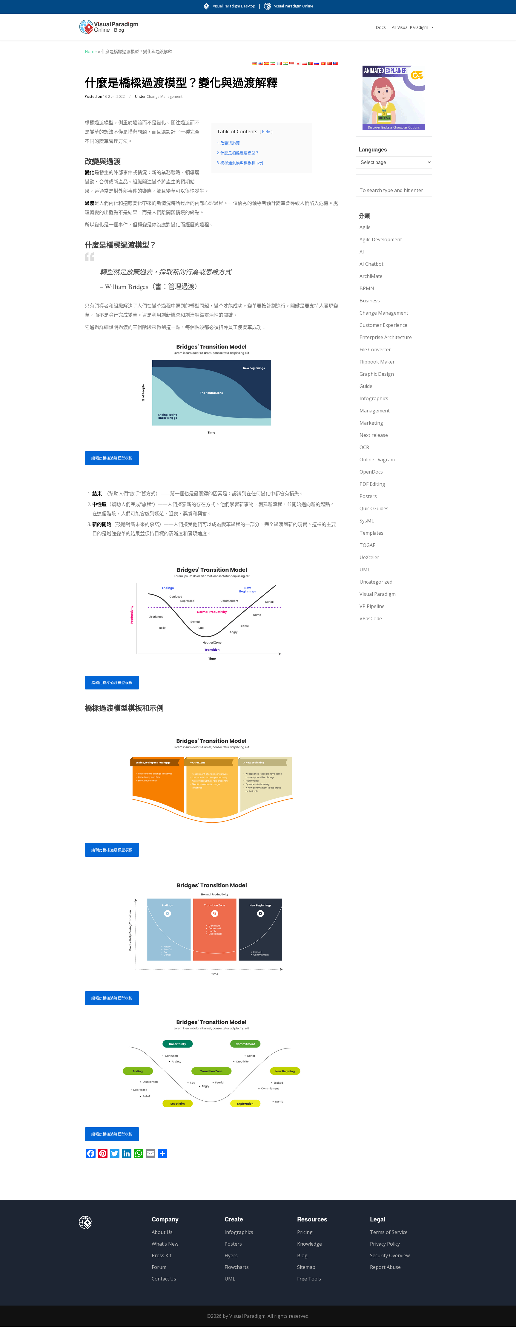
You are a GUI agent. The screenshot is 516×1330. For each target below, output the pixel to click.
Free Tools (309, 1278)
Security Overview (390, 1255)
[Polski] (304, 63)
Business (370, 300)
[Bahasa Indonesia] (291, 63)
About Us (162, 1232)
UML (365, 569)
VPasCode (371, 618)
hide (266, 131)
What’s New (165, 1244)
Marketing (371, 423)
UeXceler (369, 557)
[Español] (266, 63)
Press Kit (161, 1255)
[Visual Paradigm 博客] (109, 30)
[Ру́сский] (316, 63)
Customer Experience (383, 325)
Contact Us (164, 1278)
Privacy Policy (385, 1244)
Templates (371, 533)
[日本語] (298, 63)
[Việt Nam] (323, 63)
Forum (159, 1267)
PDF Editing (372, 484)
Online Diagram (377, 459)
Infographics (374, 398)
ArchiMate (371, 276)
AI (362, 251)
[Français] (279, 63)
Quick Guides (374, 508)
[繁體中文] (335, 63)
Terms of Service (389, 1232)
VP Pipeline (372, 606)
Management (375, 410)
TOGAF (367, 545)
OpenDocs (371, 471)
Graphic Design (377, 374)
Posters (368, 496)
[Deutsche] (254, 63)
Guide (366, 386)
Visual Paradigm (378, 594)
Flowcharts (237, 1267)
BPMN (367, 288)
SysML (367, 520)
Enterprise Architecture (386, 337)
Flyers (231, 1255)
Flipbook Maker (377, 361)
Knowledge (309, 1244)
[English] (260, 63)
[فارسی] (273, 63)
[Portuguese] (310, 63)
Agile (365, 227)
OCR (364, 447)
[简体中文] (329, 63)
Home (91, 51)
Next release (374, 435)
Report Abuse (385, 1267)
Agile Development (381, 239)
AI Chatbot (371, 264)
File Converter (375, 349)
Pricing (305, 1232)
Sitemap (306, 1267)
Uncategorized (376, 582)
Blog (302, 1255)
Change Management (164, 96)
